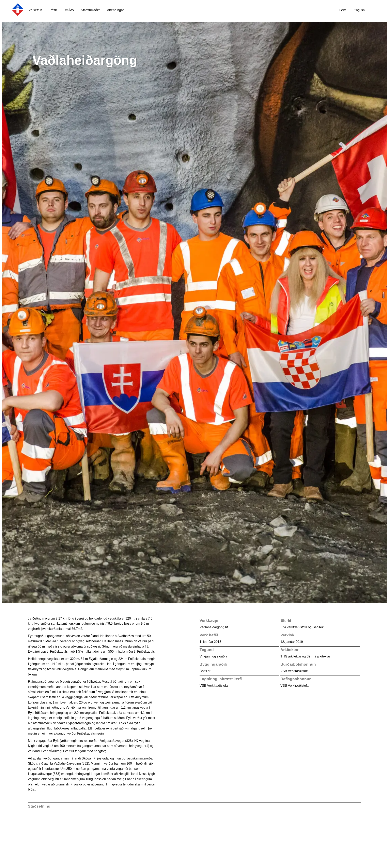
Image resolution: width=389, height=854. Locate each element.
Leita (342, 10)
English (359, 10)
